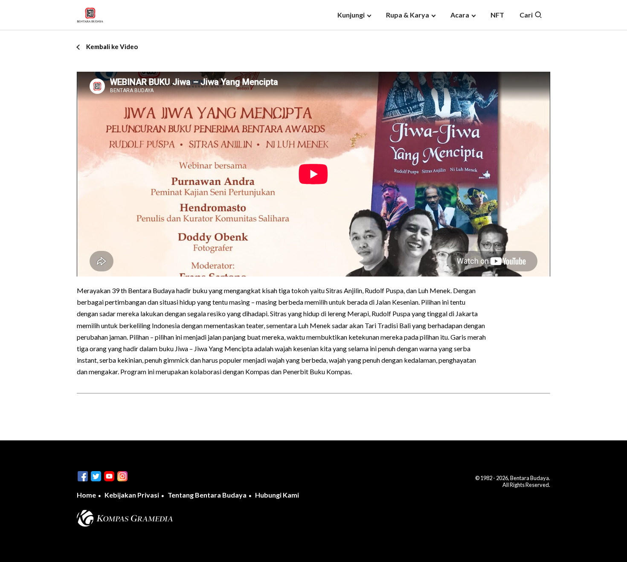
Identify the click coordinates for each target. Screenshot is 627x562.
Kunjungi (351, 15)
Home (86, 495)
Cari (527, 15)
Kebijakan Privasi (131, 495)
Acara (459, 15)
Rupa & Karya (407, 15)
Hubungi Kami (277, 495)
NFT (497, 15)
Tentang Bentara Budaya (207, 495)
